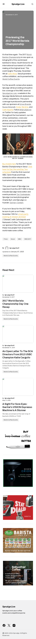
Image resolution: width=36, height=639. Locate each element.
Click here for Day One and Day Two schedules (17, 169)
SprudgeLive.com (9, 93)
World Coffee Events (11, 79)
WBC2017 (27, 239)
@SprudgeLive (25, 109)
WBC (19, 239)
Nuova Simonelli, (9, 107)
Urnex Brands (25, 104)
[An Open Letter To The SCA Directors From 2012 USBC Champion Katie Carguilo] (18, 334)
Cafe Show (12, 73)
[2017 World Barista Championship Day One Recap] (18, 284)
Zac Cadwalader (23, 194)
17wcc (6, 239)
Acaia (18, 107)
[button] (3, 4)
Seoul (13, 239)
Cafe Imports (7, 109)
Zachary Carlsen (16, 202)
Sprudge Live (18, 4)
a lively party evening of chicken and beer (15, 215)
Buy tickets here (9, 164)
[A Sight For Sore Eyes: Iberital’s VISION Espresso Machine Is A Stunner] (18, 387)
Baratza (25, 107)
